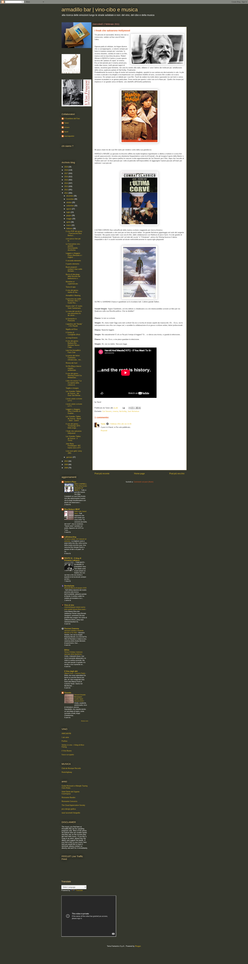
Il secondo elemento (73, 261)
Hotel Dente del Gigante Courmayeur (70, 793)
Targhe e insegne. (72, 388)
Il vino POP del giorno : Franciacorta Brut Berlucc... (74, 233)
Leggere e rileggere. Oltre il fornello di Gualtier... (73, 411)
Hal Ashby (123, 411)
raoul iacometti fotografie (71, 813)
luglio (68, 212)
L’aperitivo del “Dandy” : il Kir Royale (74, 325)
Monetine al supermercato (72, 283)
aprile (68, 222)
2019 (66, 167)
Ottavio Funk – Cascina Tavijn (75, 673)
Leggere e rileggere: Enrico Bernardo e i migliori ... (74, 255)
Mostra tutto (84, 721)
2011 (66, 193)
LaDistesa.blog (70, 537)
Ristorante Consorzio (69, 801)
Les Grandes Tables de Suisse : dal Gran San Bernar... (74, 393)
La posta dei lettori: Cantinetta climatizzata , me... (74, 358)
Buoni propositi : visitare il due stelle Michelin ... (74, 269)
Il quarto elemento (72, 264)
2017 (66, 173)
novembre (70, 199)
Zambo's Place (70, 482)
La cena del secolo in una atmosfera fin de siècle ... (74, 313)
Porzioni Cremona (71, 629)
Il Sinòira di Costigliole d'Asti (73, 334)
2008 (66, 468)
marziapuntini (69, 136)
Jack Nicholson (133, 411)
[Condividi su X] (134, 408)
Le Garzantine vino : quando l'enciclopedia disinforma (73, 247)
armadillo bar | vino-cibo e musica (99, 9)
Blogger (138, 946)
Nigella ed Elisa (71, 329)
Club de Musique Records (71, 768)
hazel (66, 132)
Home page (139, 473)
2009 (66, 464)
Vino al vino (69, 605)
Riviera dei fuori (71, 363)
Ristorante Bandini (68, 797)
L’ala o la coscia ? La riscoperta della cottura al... (74, 383)
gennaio (69, 457)
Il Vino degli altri (71, 671)
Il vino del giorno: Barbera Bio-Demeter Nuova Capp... (72, 344)
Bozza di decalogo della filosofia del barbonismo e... (73, 276)
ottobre (69, 202)
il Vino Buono (67, 751)
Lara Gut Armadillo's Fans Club (73, 351)
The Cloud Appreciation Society (73, 805)
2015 (66, 180)
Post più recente (102, 473)
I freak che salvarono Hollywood (74, 432)
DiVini (66, 650)
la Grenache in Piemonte (71, 320)
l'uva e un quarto (68, 755)
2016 (66, 177)
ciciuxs (66, 127)
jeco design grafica (69, 809)
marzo (69, 225)
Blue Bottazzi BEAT (72, 509)
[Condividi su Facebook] (137, 408)
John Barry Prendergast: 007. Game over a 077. (73, 446)
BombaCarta (69, 586)
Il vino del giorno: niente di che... (72, 291)
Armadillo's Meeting (73, 295)
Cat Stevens (107, 411)
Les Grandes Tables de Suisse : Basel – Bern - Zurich (73, 418)
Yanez (103, 424)
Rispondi (104, 431)
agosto (69, 209)
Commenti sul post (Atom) (143, 482)
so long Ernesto (72, 338)
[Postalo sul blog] (132, 408)
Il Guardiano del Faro (72, 118)
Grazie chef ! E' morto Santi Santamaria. (74, 307)
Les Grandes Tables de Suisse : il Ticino (73, 438)
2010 (66, 461)
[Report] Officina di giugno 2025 (75, 588)
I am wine (65, 737)
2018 (66, 170)
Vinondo (67, 693)
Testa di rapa (70, 287)
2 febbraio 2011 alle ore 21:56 (120, 424)
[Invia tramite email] (130, 408)
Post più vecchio (176, 473)
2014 (66, 183)
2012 (66, 190)
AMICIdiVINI (66, 733)
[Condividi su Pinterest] (139, 408)
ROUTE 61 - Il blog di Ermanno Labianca (72, 559)
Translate (79, 890)
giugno (69, 215)
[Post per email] (123, 408)
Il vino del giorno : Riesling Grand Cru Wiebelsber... (74, 376)
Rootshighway (67, 772)
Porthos (64, 741)
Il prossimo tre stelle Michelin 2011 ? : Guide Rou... (73, 301)
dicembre (70, 196)
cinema (115, 411)
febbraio (69, 228)
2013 (66, 186)
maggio (69, 219)
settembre (70, 206)
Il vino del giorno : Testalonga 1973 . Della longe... (73, 426)
